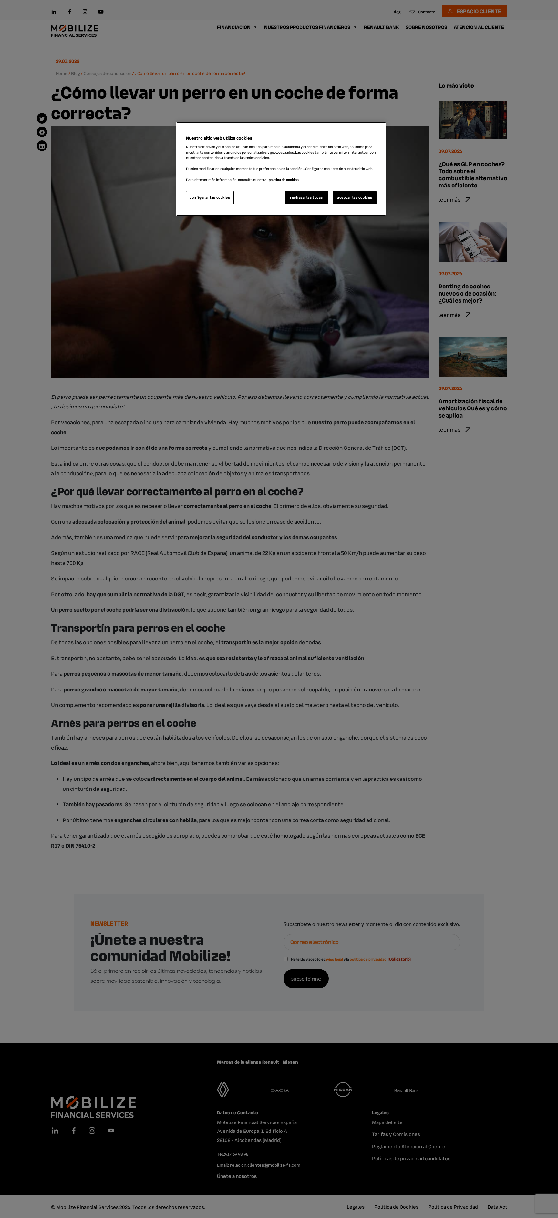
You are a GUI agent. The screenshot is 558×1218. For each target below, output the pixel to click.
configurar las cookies (210, 197)
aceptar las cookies (354, 197)
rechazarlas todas (306, 197)
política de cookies (284, 179)
